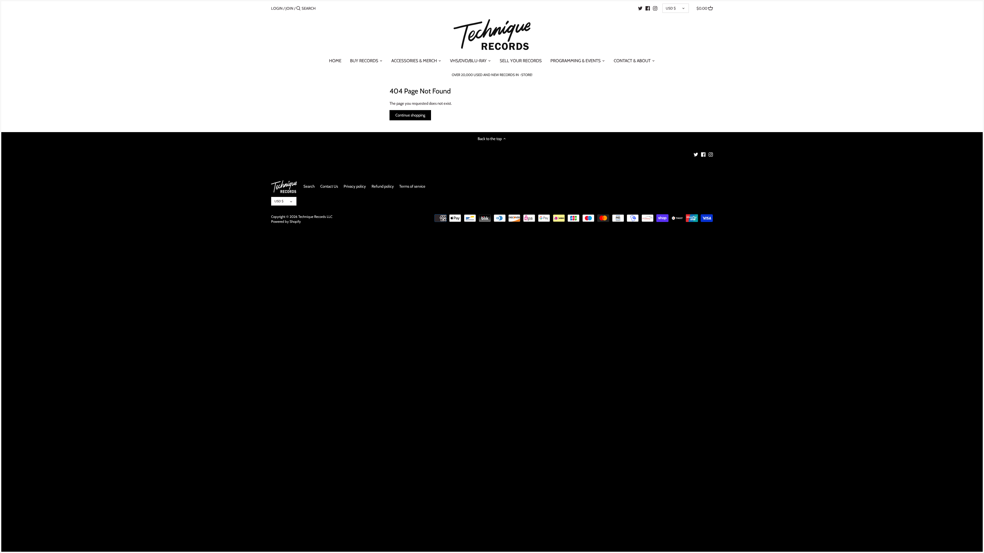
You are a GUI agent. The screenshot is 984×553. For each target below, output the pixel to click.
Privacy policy (355, 186)
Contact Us (329, 186)
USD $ (671, 8)
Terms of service (412, 186)
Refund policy (383, 186)
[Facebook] (647, 8)
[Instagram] (655, 8)
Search (309, 186)
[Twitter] (640, 8)
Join (289, 8)
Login (277, 8)
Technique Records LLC (315, 217)
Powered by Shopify (286, 221)
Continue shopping (410, 115)
